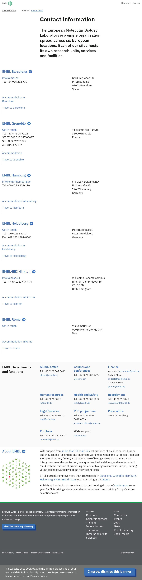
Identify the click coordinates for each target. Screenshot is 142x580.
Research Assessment (40, 553)
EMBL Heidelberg (15, 223)
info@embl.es (10, 78)
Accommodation (12, 153)
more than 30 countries (76, 451)
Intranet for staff (127, 553)
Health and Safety (86, 395)
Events (118, 519)
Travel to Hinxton (12, 304)
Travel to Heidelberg (14, 256)
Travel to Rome (11, 348)
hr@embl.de (46, 403)
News (117, 526)
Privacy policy (8, 553)
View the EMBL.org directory (18, 526)
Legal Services (49, 411)
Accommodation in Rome (17, 341)
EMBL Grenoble (14, 123)
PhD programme (85, 411)
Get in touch (9, 130)
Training (91, 522)
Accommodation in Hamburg (19, 201)
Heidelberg (46, 479)
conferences (121, 485)
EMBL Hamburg (14, 175)
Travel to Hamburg (13, 207)
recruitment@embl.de (119, 403)
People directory (123, 530)
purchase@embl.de (49, 440)
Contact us (120, 515)
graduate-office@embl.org (87, 423)
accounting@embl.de (129, 371)
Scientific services (96, 519)
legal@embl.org (47, 419)
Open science (22, 553)
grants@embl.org (116, 387)
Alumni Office (49, 367)
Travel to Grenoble (13, 159)
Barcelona (106, 476)
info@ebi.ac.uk (11, 278)
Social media (121, 534)
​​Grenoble (118, 476)
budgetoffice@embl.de (119, 379)
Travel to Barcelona (13, 108)
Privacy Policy (38, 576)
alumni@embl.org (48, 375)
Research (91, 515)
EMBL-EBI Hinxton (16, 271)
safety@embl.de (82, 403)
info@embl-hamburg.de (16, 181)
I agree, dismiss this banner (109, 571)
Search (136, 3)
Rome (106, 479)
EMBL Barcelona (14, 71)
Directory (126, 3)
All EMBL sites (9, 11)
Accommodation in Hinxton (18, 297)
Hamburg (130, 476)
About (116, 511)
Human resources (52, 395)
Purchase (46, 431)
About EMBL (37, 11)
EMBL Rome (11, 319)
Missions (90, 511)
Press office (116, 411)
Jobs (117, 522)
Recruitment (116, 395)
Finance (113, 367)
